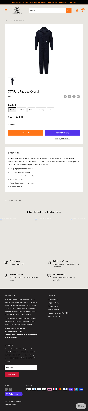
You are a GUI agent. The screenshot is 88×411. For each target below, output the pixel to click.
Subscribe (11, 374)
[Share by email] (78, 96)
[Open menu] (6, 10)
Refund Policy (53, 306)
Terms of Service (54, 316)
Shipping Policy (53, 303)
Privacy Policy (53, 299)
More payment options (62, 139)
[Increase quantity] (30, 124)
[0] (81, 10)
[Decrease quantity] (18, 124)
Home (6, 20)
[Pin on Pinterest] (69, 96)
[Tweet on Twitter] (74, 96)
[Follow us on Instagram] (10, 389)
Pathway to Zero (53, 309)
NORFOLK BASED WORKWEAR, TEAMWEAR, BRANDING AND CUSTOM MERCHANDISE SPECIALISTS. (44, 2)
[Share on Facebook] (65, 96)
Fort (9, 97)
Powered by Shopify (10, 404)
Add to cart (25, 133)
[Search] (69, 10)
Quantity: (11, 124)
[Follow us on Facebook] (6, 389)
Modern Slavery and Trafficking (58, 313)
